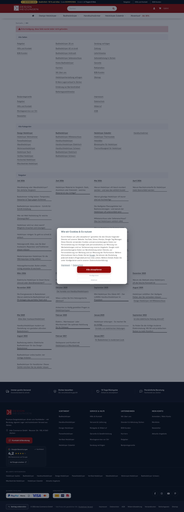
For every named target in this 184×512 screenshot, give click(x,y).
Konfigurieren (94, 276)
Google (92, 255)
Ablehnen (94, 280)
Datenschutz (78, 265)
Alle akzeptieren (94, 269)
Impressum (65, 265)
